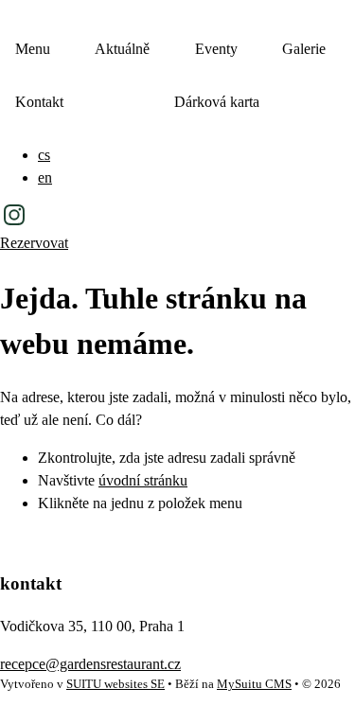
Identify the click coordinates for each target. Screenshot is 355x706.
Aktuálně (122, 49)
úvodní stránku (142, 480)
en (45, 177)
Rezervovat (34, 243)
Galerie (304, 49)
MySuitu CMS (254, 684)
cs (44, 155)
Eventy (216, 49)
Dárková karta (216, 102)
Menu (32, 49)
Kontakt (39, 102)
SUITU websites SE (115, 684)
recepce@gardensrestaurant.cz (90, 664)
